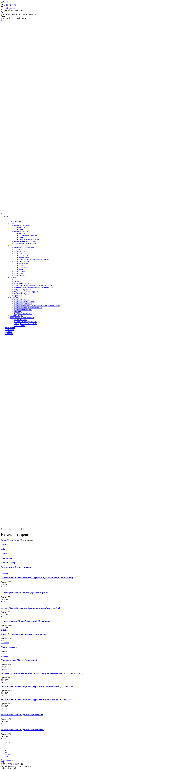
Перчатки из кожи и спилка (24, 302)
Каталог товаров (14, 221)
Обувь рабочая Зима (22, 225)
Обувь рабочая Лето (21, 231)
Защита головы (20, 251)
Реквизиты (9, 330)
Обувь (12, 223)
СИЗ (11, 245)
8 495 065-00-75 (10, 5)
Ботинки (22, 227)
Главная (4, 540)
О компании (10, 328)
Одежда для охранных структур (26, 292)
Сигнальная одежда (21, 294)
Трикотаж (18, 296)
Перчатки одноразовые (23, 304)
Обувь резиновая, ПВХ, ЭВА (25, 241)
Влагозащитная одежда (23, 284)
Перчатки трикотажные (23, 310)
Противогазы (24, 255)
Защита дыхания (20, 253)
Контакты (9, 334)
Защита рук (14, 298)
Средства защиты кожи (23, 314)
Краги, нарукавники (22, 300)
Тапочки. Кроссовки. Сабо (29, 239)
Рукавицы (18, 312)
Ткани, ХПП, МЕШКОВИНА (25, 324)
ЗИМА (16, 282)
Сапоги (21, 229)
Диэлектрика (19, 249)
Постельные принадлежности (25, 322)
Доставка (8, 332)
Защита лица (19, 273)
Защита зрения (19, 271)
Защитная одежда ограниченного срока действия (33, 286)
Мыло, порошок (20, 320)
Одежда (13, 278)
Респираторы (24, 257)
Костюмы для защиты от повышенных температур (33, 288)
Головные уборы (16, 316)
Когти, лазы (23, 263)
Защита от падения (21, 261)
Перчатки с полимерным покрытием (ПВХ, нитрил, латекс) (37, 306)
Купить (3, 586)
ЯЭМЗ (21, 269)
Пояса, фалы (23, 267)
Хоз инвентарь (19, 326)
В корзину (5, 643)
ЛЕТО (16, 280)
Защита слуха (19, 276)
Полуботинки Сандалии (28, 235)
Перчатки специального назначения (28, 308)
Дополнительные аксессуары (25, 243)
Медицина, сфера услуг (23, 290)
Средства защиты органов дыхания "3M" (34, 259)
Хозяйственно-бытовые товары (22, 318)
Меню (6, 216)
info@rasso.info (9, 8)
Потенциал (23, 265)
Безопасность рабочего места (25, 247)
